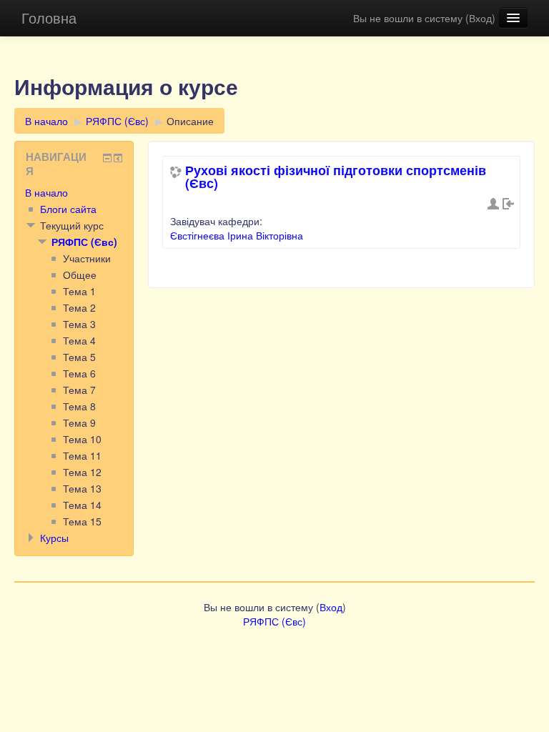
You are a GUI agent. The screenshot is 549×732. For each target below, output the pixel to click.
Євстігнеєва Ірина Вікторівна (236, 235)
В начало (46, 121)
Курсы (54, 537)
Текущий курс (72, 225)
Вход (480, 18)
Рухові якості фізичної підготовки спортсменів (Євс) (335, 176)
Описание (190, 121)
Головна (48, 17)
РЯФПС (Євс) (117, 121)
